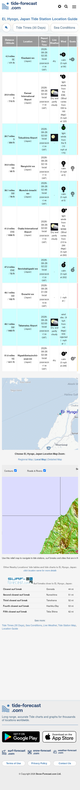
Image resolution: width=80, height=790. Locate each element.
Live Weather (50, 625)
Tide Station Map (67, 625)
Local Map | (41, 459)
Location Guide (10, 628)
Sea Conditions (64, 27)
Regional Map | (26, 459)
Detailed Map (55, 459)
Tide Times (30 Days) (31, 27)
